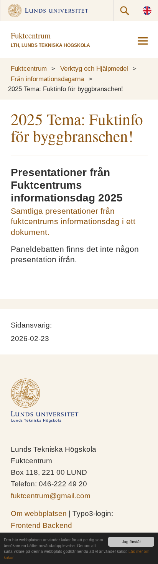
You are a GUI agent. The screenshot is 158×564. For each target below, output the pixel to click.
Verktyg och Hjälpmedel (94, 68)
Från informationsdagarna (47, 78)
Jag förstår (131, 541)
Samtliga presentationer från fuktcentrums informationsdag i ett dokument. (73, 221)
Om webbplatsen (39, 513)
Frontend (26, 525)
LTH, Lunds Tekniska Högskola (50, 45)
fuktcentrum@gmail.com (51, 496)
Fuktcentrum (29, 68)
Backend (57, 525)
